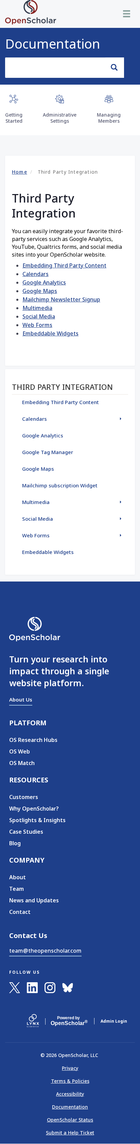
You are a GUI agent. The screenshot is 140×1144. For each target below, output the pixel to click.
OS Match (22, 763)
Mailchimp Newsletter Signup (61, 299)
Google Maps (39, 291)
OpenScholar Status (70, 1119)
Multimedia (37, 308)
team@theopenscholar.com (45, 950)
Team (16, 888)
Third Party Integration (62, 387)
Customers (23, 797)
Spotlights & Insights (37, 820)
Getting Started (13, 117)
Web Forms (37, 325)
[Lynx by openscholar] (39, 1021)
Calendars (35, 274)
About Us (20, 699)
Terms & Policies (70, 1081)
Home (19, 172)
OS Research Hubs (33, 740)
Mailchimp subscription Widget (60, 485)
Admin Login (114, 1021)
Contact (20, 912)
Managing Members (109, 117)
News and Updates (34, 900)
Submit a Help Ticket (70, 1132)
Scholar (68, 1021)
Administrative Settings (59, 117)
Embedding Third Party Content (64, 265)
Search (114, 67)
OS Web (19, 751)
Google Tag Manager (47, 452)
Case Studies (26, 831)
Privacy (70, 1068)
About (17, 877)
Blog (15, 843)
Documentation (52, 43)
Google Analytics (44, 282)
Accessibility (70, 1094)
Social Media (38, 316)
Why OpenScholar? (34, 808)
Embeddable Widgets (50, 333)
